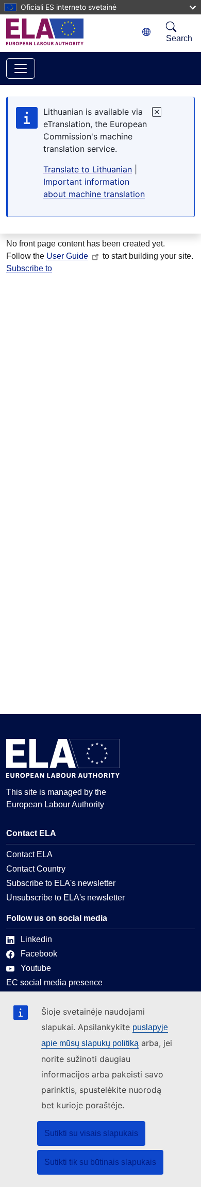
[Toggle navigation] (20, 68)
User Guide (67, 256)
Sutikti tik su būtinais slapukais (100, 1162)
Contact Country (35, 868)
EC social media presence (54, 982)
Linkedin (36, 939)
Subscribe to (29, 268)
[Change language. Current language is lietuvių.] (146, 32)
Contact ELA (29, 854)
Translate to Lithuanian (87, 169)
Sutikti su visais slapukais (91, 1133)
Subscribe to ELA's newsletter (60, 883)
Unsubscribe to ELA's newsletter (65, 897)
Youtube (36, 968)
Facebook (39, 953)
